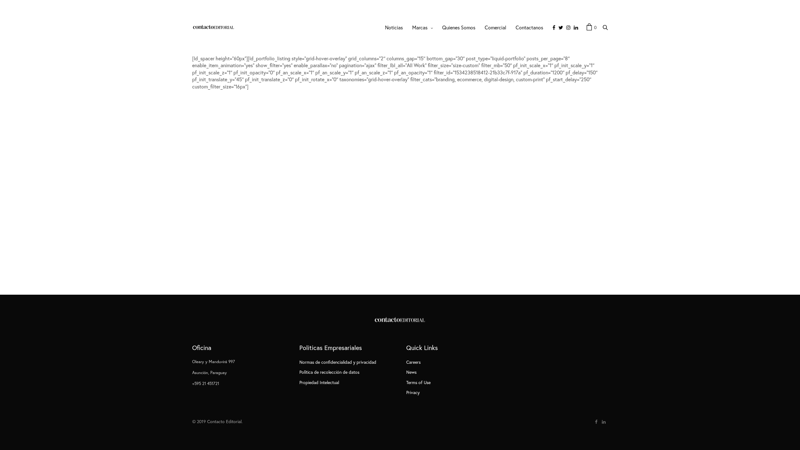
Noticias (394, 27)
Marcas (420, 27)
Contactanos (529, 27)
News (411, 372)
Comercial (495, 27)
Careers (413, 362)
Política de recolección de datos (329, 372)
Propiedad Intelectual (319, 382)
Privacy (413, 392)
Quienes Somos (458, 27)
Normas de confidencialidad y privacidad (337, 362)
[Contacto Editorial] (213, 27)
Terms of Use (418, 382)
